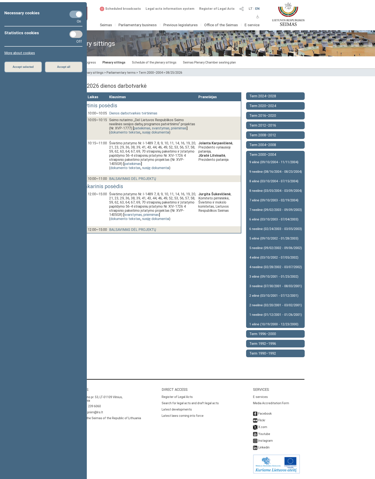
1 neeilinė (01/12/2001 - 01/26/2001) (275, 315)
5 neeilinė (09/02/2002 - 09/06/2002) (275, 248)
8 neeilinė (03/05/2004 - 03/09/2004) (275, 191)
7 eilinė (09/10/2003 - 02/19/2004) (273, 200)
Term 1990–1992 (262, 353)
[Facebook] (255, 413)
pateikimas (142, 128)
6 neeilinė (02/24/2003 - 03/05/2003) (275, 229)
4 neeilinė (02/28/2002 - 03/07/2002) (275, 267)
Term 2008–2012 (262, 135)
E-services (260, 397)
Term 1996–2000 (262, 334)
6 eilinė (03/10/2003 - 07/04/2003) (273, 219)
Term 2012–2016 (262, 125)
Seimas (106, 25)
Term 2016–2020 (262, 116)
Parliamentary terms (121, 72)
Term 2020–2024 (262, 106)
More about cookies (19, 53)
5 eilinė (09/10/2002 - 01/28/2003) (273, 238)
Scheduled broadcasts (123, 9)
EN (257, 9)
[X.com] (255, 427)
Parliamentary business (137, 25)
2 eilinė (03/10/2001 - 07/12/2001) (273, 296)
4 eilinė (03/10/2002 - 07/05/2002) (273, 257)
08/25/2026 (174, 72)
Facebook (265, 413)
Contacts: (79, 390)
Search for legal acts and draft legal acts (190, 403)
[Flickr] (255, 420)
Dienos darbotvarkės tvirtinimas (133, 113)
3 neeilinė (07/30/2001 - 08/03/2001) (275, 286)
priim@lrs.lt (95, 412)
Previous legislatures (180, 25)
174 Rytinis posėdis (94, 106)
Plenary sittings (113, 62)
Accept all (63, 66)
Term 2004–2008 (262, 145)
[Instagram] (255, 440)
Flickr (261, 420)
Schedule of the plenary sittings (154, 62)
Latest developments (177, 409)
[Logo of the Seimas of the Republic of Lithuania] (288, 14)
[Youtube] (255, 434)
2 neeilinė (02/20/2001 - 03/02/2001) (275, 305)
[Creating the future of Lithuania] (276, 472)
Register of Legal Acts (217, 9)
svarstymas (160, 128)
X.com (262, 427)
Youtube (264, 434)
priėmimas (178, 128)
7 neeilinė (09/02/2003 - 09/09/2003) (275, 210)
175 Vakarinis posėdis (97, 186)
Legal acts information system (170, 9)
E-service (252, 25)
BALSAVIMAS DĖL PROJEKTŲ (132, 179)
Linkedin (264, 447)
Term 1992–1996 (262, 344)
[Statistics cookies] (75, 34)
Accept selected (23, 66)
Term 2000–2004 (151, 72)
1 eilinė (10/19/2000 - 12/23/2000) (273, 324)
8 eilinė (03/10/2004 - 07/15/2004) (273, 181)
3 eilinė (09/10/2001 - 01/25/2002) (273, 277)
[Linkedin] (255, 447)
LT (251, 9)
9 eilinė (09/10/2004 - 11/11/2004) (273, 162)
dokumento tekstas (125, 132)
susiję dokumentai (155, 132)
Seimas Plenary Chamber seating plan (209, 62)
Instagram (265, 440)
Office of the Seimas (221, 25)
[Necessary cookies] (75, 14)
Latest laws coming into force (183, 415)
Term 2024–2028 (262, 96)
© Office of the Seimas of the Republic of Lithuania (105, 418)
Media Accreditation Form (271, 403)
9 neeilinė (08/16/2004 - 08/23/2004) (275, 172)
